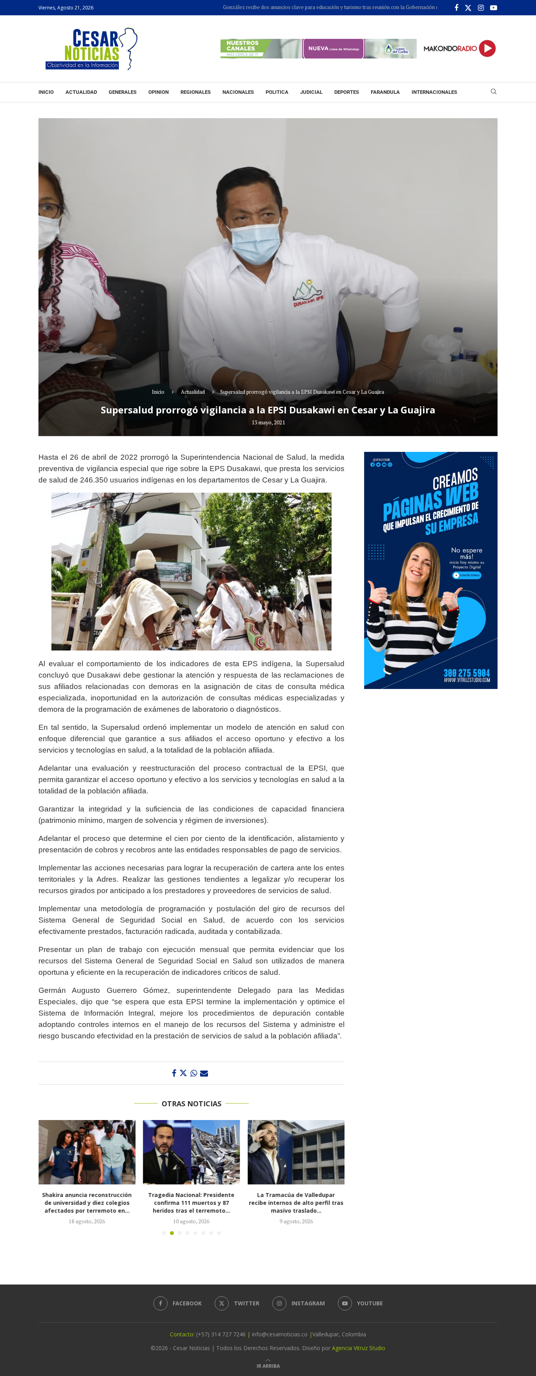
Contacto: (183, 1334)
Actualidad (81, 92)
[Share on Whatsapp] (193, 1073)
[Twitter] (468, 8)
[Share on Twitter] (183, 1073)
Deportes (346, 92)
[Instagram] (481, 8)
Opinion (158, 92)
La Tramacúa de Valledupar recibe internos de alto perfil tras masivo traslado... (296, 1202)
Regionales (195, 92)
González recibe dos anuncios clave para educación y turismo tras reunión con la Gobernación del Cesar (300, 7)
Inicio (46, 92)
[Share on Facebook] (174, 1073)
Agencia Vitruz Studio (358, 1348)
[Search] (494, 92)
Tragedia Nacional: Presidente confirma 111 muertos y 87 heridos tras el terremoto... (191, 1202)
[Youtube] (494, 8)
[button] (49, 1177)
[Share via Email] (204, 1073)
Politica (277, 92)
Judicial (311, 92)
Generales (123, 92)
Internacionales (434, 92)
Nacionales (238, 92)
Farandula (385, 92)
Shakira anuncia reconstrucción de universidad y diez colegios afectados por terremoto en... (86, 1202)
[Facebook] (456, 8)
